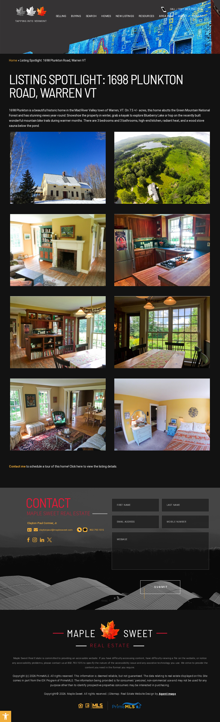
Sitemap (114, 693)
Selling (61, 16)
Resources (146, 16)
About (182, 16)
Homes (106, 16)
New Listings (125, 16)
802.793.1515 (75, 662)
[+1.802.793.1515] (79, 530)
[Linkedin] (42, 540)
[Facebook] (28, 540)
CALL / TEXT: (186, 9)
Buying (76, 16)
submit (161, 587)
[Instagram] (34, 540)
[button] (5, 716)
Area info (166, 16)
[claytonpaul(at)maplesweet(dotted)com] (36, 530)
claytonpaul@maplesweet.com (56, 530)
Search (91, 16)
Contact (198, 16)
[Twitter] (49, 540)
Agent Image (167, 693)
